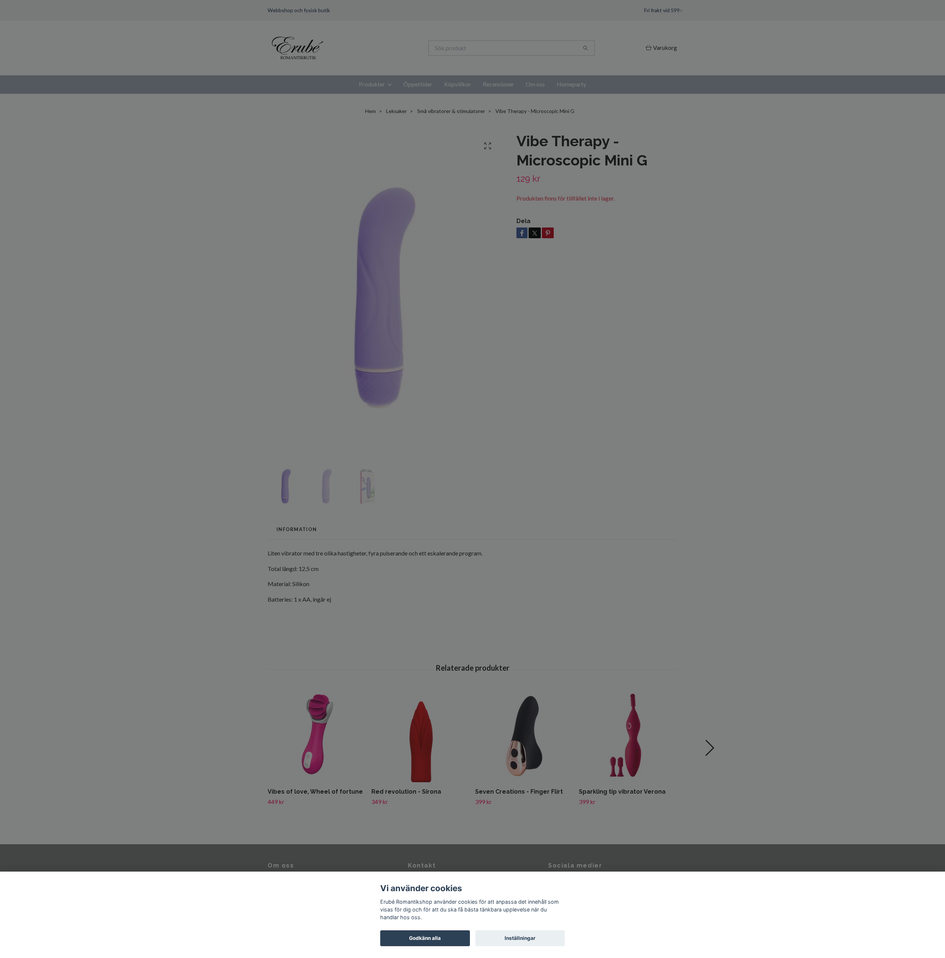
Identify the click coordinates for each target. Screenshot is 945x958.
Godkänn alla (425, 938)
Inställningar (520, 938)
